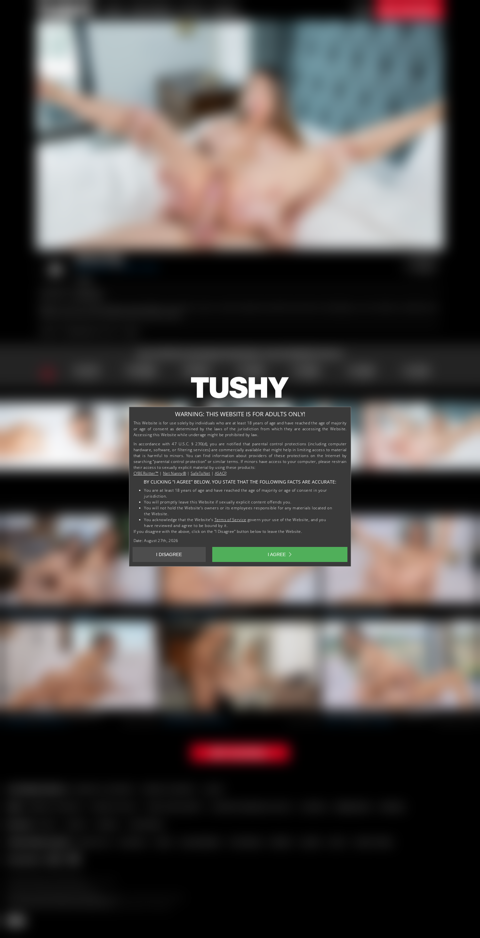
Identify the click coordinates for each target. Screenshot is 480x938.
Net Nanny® (174, 473)
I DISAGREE (169, 554)
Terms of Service (231, 519)
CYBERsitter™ (146, 473)
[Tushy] (240, 389)
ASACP (221, 473)
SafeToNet (200, 473)
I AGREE (277, 554)
